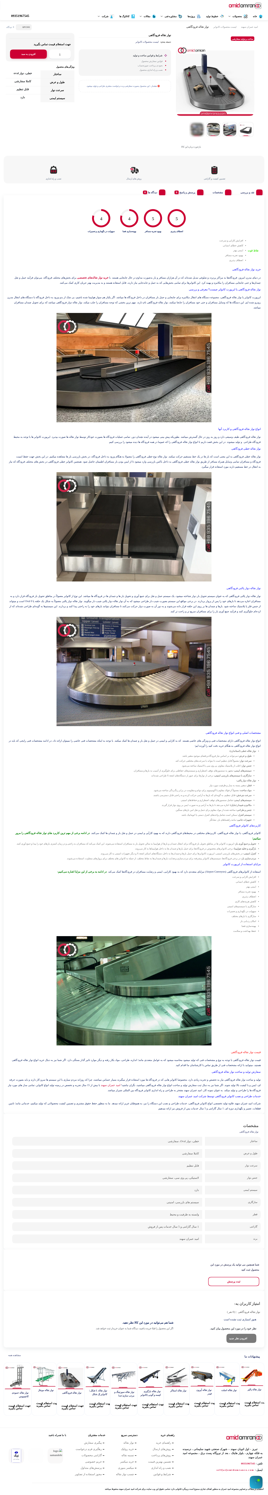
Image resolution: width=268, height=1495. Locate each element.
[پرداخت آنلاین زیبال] (16, 1455)
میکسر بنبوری (126, 1467)
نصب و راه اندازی (161, 1467)
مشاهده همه (14, 1355)
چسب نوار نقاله (125, 1474)
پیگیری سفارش (93, 1442)
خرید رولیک (127, 1449)
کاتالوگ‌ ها (124, 16)
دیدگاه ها (152, 192)
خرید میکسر (127, 1461)
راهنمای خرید (163, 1442)
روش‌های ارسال (162, 1449)
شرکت (105, 16)
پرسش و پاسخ (187, 192)
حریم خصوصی (93, 1461)
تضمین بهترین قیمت (159, 1461)
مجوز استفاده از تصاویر (88, 1474)
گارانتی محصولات (91, 1455)
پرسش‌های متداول (91, 1467)
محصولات (237, 16)
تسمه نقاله (127, 1455)
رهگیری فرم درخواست (89, 1449)
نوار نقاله (128, 1442)
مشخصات (218, 192)
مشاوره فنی (171, 16)
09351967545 (248, 1463)
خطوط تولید (212, 16)
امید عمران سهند (249, 27)
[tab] (250, 191)
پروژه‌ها (191, 16)
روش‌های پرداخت (161, 1455)
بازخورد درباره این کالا (191, 147)
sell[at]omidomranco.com (235, 1470)
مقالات (147, 16)
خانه (255, 16)
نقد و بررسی (247, 192)
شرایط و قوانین (162, 1474)
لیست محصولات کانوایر (224, 27)
